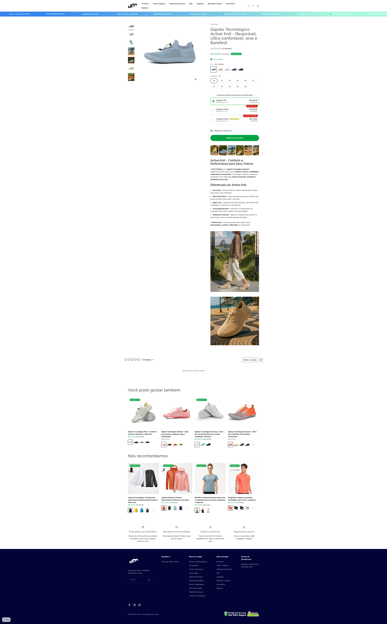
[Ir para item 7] (131, 77)
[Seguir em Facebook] (129, 605)
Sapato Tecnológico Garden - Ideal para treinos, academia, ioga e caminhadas (174, 434)
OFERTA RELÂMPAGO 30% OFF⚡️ (116, 14)
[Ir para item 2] (131, 34)
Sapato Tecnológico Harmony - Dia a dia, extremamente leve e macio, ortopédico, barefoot (209, 434)
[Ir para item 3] (131, 42)
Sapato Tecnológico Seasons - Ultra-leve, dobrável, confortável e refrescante (242, 434)
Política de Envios (196, 577)
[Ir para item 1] (131, 26)
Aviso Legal (193, 573)
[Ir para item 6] (131, 68)
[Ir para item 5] (131, 60)
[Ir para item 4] (131, 51)
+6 (153, 510)
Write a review (249, 360)
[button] (234, 101)
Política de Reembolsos (198, 562)
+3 (253, 508)
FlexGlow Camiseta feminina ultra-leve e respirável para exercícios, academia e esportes (210, 500)
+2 (253, 444)
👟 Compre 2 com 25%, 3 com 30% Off (78, 14)
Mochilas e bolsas (215, 4)
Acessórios (230, 4)
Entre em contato (195, 588)
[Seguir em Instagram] (134, 605)
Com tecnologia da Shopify (150, 614)
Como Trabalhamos (196, 584)
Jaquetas (200, 4)
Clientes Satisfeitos (196, 581)
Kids (190, 4)
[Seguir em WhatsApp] (139, 605)
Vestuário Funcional (177, 4)
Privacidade (193, 565)
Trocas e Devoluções (197, 596)
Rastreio (145, 8)
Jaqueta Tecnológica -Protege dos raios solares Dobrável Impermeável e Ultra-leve (143, 500)
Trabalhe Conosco (196, 592)
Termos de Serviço (196, 569)
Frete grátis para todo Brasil (42, 14)
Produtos (145, 4)
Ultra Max (214, 24)
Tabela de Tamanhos (223, 130)
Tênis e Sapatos (159, 4)
